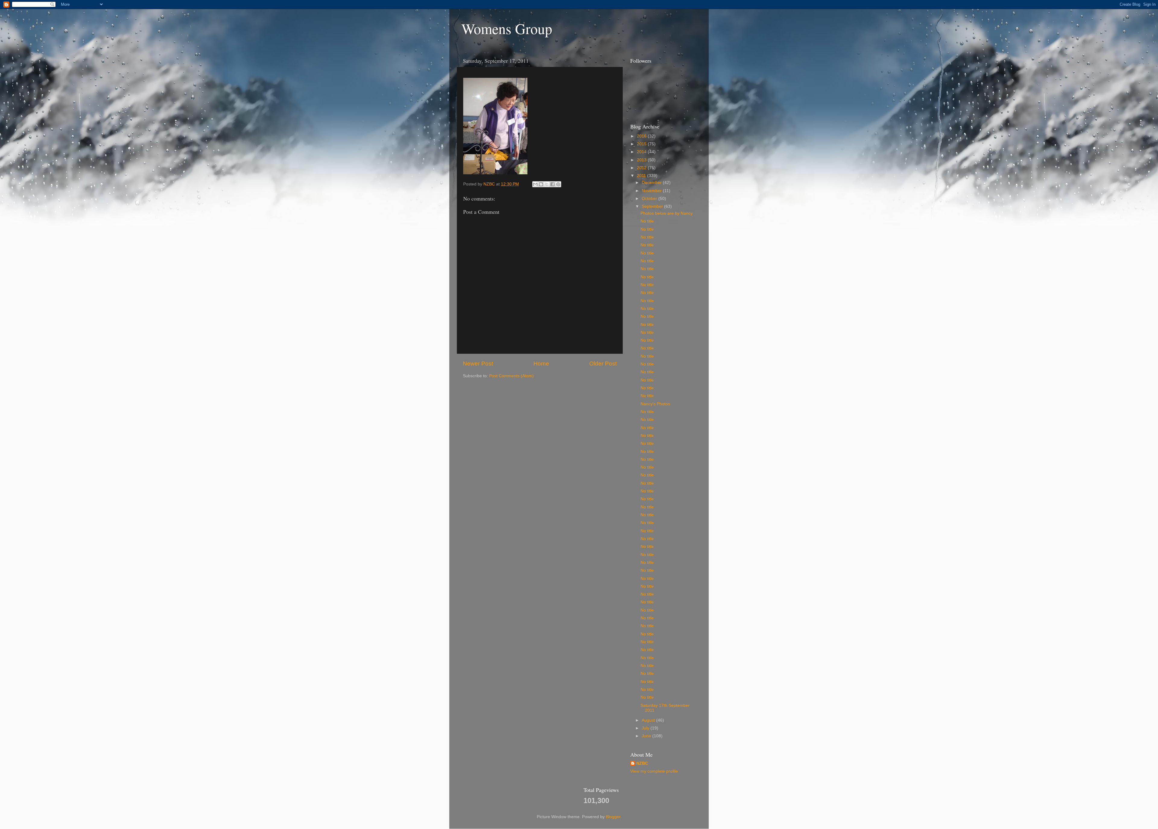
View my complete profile (654, 771)
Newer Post (478, 363)
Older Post (603, 363)
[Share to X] (547, 184)
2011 (642, 175)
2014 (642, 152)
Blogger (613, 817)
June (647, 736)
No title (647, 221)
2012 (642, 168)
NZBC (642, 763)
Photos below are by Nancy (667, 213)
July (646, 728)
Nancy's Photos (655, 404)
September (653, 206)
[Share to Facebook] (552, 184)
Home (541, 363)
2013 (642, 160)
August (649, 720)
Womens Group (506, 28)
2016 (642, 136)
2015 (642, 144)
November (652, 190)
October (650, 198)
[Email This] (535, 184)
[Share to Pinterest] (558, 184)
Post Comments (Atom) (511, 376)
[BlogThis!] (541, 184)
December (652, 182)
